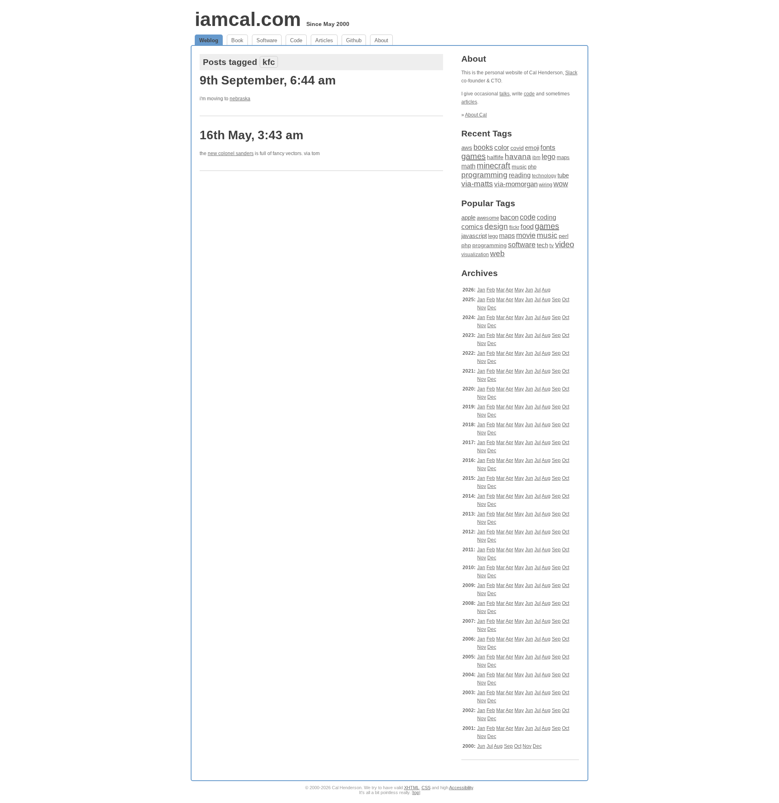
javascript (474, 235)
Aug (546, 290)
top (416, 792)
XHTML (411, 787)
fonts (547, 147)
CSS (426, 787)
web (497, 253)
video (564, 244)
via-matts (477, 183)
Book (237, 40)
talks (504, 94)
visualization (475, 254)
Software (266, 40)
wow (560, 184)
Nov (481, 308)
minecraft (493, 165)
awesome (488, 218)
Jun (529, 290)
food (527, 226)
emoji (532, 147)
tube (563, 175)
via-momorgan (516, 184)
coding (546, 217)
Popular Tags (488, 203)
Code (296, 40)
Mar (500, 290)
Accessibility (461, 787)
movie (526, 235)
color (501, 147)
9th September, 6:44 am (268, 80)
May (519, 290)
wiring (545, 185)
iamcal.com (248, 19)
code (529, 94)
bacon (509, 217)
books (483, 147)
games (473, 156)
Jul (537, 290)
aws (466, 148)
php (532, 167)
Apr (509, 290)
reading (520, 175)
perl (563, 236)
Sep (556, 299)
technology (544, 176)
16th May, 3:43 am (251, 135)
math (468, 166)
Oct (565, 299)
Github (354, 40)
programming (484, 175)
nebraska (240, 98)
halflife (495, 157)
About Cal (476, 115)
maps (563, 157)
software (522, 245)
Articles (324, 40)
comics (472, 227)
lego (548, 157)
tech (542, 245)
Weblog (208, 40)
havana (518, 156)
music (519, 166)
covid (517, 148)
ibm (536, 157)
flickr (514, 227)
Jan (481, 290)
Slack (571, 73)
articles (469, 102)
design (496, 226)
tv (551, 245)
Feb (490, 290)
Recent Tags (486, 133)
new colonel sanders (231, 153)
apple (468, 217)
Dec (491, 308)
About (381, 40)
